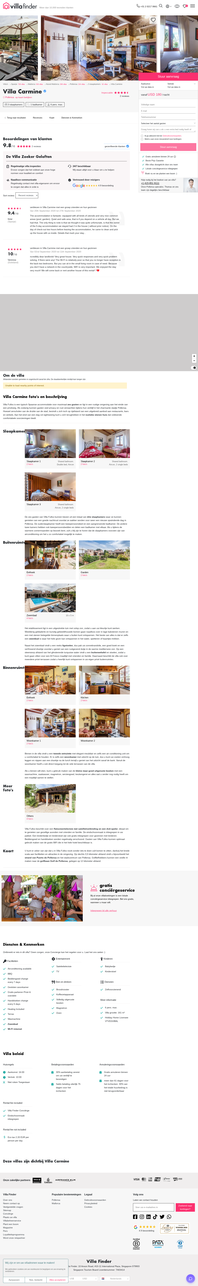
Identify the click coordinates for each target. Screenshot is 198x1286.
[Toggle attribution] (194, 368)
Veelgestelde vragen (13, 1207)
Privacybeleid (90, 1203)
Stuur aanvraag (168, 147)
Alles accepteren (57, 1280)
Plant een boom (11, 1224)
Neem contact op (11, 1203)
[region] (99, 332)
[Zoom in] (194, 356)
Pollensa (9, 97)
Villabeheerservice (12, 1220)
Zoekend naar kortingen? (185, 1207)
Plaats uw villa (10, 1217)
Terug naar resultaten (16, 118)
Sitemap (7, 1210)
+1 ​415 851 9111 (150, 183)
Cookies (88, 1207)
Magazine (8, 1227)
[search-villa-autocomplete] (160, 6)
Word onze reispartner (14, 1238)
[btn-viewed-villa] (177, 6)
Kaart (52, 118)
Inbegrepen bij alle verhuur (103, 910)
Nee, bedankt (35, 1280)
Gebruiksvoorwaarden (172, 136)
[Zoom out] (194, 360)
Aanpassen (14, 1280)
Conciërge (8, 1213)
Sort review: (9, 195)
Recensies (37, 118)
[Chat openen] (190, 1278)
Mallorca (56, 1203)
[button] (66, 397)
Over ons (7, 1200)
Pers (5, 1231)
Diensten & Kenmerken (71, 118)
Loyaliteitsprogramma (13, 1234)
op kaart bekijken (23, 97)
